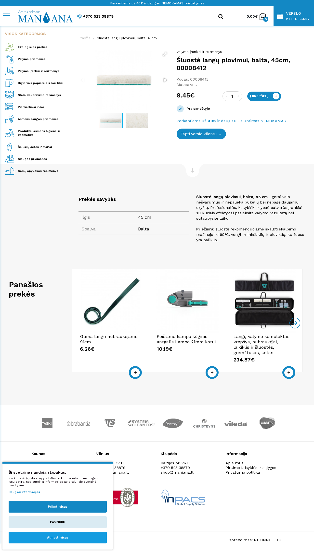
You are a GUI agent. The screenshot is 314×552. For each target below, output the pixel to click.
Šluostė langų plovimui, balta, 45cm (127, 38)
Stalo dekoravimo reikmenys (39, 95)
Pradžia (84, 38)
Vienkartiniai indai (31, 107)
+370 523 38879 (98, 16)
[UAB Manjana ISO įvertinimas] (119, 497)
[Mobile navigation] (6, 15)
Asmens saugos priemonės (38, 119)
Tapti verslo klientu (199, 134)
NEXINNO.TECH (268, 540)
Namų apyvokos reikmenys (38, 171)
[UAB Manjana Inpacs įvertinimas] (183, 497)
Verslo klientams (297, 16)
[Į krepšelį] (135, 372)
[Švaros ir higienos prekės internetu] (43, 16)
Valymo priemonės (31, 59)
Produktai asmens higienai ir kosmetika (39, 133)
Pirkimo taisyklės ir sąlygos (250, 467)
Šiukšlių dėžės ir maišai (35, 147)
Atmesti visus (57, 537)
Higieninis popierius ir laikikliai (40, 83)
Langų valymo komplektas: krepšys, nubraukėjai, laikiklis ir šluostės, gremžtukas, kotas (262, 344)
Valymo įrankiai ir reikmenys (38, 71)
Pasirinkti (57, 522)
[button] (165, 54)
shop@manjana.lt (177, 472)
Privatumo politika (242, 472)
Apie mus (234, 463)
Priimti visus (57, 506)
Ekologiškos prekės (32, 47)
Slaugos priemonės (32, 159)
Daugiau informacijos (24, 492)
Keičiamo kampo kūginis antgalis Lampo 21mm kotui (186, 339)
